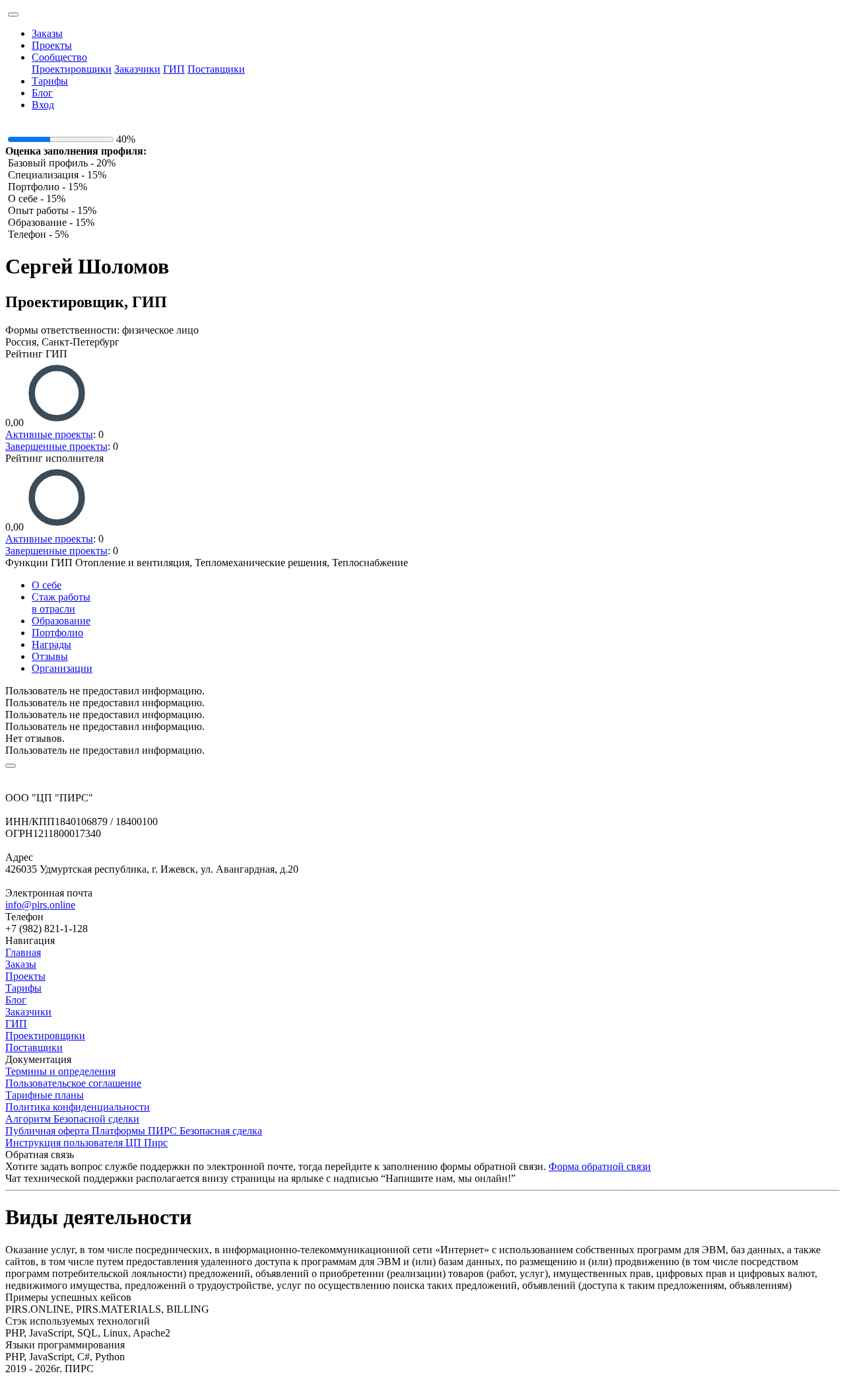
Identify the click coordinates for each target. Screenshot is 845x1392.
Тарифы (50, 81)
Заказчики (137, 69)
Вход (43, 104)
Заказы (47, 33)
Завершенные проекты (56, 446)
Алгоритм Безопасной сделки (72, 1118)
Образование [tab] (61, 620)
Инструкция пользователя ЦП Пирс (86, 1142)
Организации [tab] (62, 668)
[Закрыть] (10, 766)
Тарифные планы (44, 1095)
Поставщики (216, 69)
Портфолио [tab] (57, 632)
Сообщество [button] (59, 57)
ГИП (174, 69)
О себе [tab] (46, 585)
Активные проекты (49, 434)
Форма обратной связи (600, 1166)
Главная (23, 952)
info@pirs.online (40, 904)
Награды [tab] (51, 644)
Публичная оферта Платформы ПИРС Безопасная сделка (133, 1130)
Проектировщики (72, 69)
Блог (42, 92)
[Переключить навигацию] (13, 15)
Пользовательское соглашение (73, 1083)
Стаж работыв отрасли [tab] (61, 602)
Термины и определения (60, 1071)
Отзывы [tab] (50, 656)
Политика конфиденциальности (77, 1107)
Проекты (52, 45)
